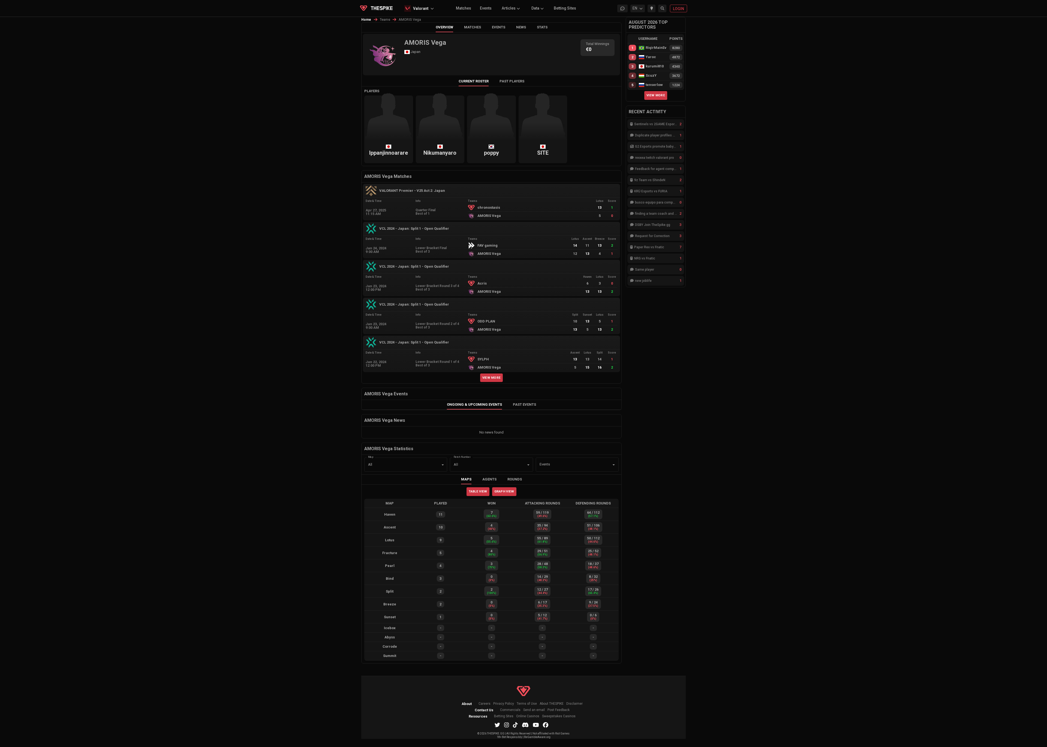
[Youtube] (536, 725)
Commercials (510, 710)
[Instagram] (506, 725)
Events (486, 8)
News (521, 27)
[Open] (613, 465)
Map (371, 456)
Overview (444, 27)
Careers (485, 704)
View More (491, 378)
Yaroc (651, 57)
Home (366, 20)
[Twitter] (497, 725)
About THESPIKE (552, 704)
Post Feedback (558, 710)
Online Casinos (527, 716)
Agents (489, 479)
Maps (466, 479)
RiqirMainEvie (656, 48)
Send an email (534, 710)
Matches (463, 8)
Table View (478, 491)
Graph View (504, 491)
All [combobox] (370, 464)
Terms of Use (527, 704)
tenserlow (654, 85)
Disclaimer (574, 704)
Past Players (512, 81)
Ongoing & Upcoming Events (474, 404)
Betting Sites (565, 8)
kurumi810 (655, 66)
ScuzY (651, 75)
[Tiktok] (515, 725)
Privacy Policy (503, 704)
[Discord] (525, 725)
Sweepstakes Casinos (559, 716)
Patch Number (462, 456)
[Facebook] (545, 725)
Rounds (514, 479)
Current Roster (474, 81)
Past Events (524, 404)
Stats (542, 27)
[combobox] (569, 464)
